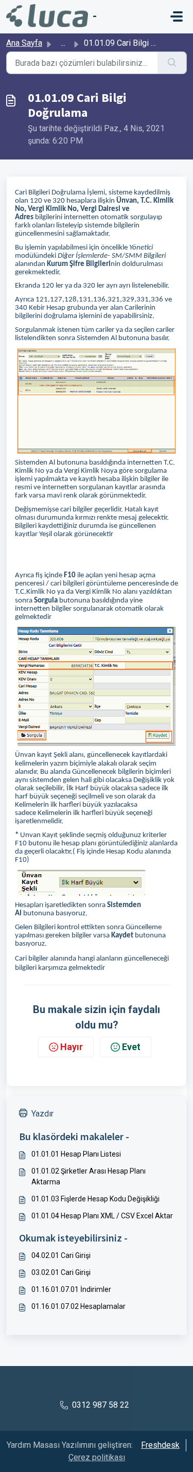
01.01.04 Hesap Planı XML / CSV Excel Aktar (102, 1216)
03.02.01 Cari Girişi (61, 1272)
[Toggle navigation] (176, 16)
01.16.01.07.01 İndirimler (71, 1289)
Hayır (71, 1046)
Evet (131, 1046)
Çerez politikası (96, 1457)
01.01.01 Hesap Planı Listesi (76, 1154)
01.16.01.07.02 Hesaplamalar (78, 1306)
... (63, 43)
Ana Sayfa (24, 43)
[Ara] (172, 62)
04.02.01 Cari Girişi (61, 1255)
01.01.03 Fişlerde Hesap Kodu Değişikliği (95, 1199)
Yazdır (42, 1114)
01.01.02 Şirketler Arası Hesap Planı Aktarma (88, 1176)
